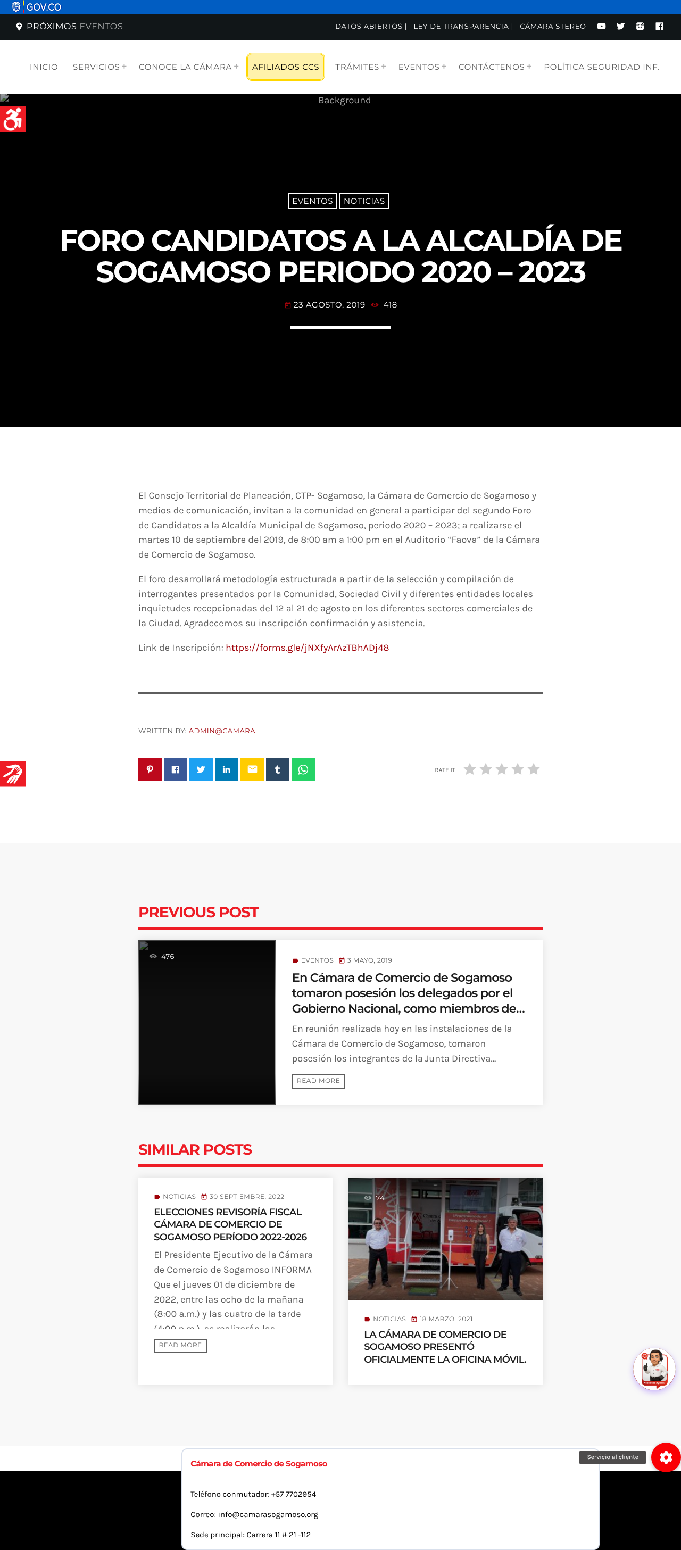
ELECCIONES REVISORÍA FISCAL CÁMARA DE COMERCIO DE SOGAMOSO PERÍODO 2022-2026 (230, 1224)
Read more (318, 1081)
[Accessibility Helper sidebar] (13, 119)
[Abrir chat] (654, 1369)
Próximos (68, 27)
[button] (666, 1457)
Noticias (364, 201)
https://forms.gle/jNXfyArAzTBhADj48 (307, 647)
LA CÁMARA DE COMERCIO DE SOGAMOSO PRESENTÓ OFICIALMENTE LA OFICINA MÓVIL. (445, 1347)
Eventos (312, 201)
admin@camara (222, 731)
